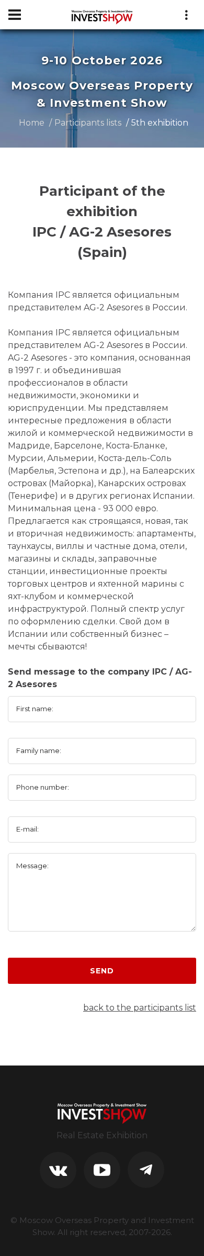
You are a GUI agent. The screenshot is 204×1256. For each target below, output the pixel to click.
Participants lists (87, 123)
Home (31, 123)
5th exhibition (159, 123)
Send (102, 970)
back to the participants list (139, 1008)
